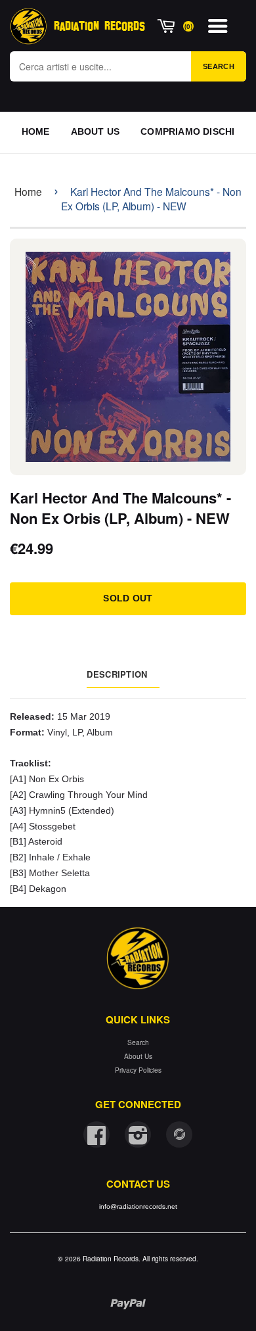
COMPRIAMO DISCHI (187, 131)
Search (218, 66)
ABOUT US (95, 131)
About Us (138, 1056)
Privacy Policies (138, 1070)
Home (28, 191)
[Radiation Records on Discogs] (179, 1134)
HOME (36, 131)
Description (117, 674)
